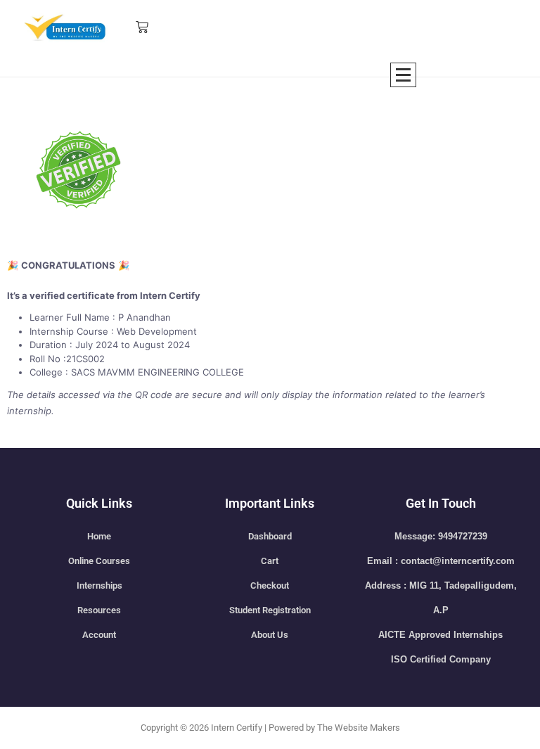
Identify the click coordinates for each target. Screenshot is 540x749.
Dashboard (270, 536)
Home (99, 536)
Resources (99, 610)
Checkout (269, 585)
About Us (269, 634)
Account (99, 634)
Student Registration (270, 610)
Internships (99, 585)
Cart (269, 561)
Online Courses (99, 561)
